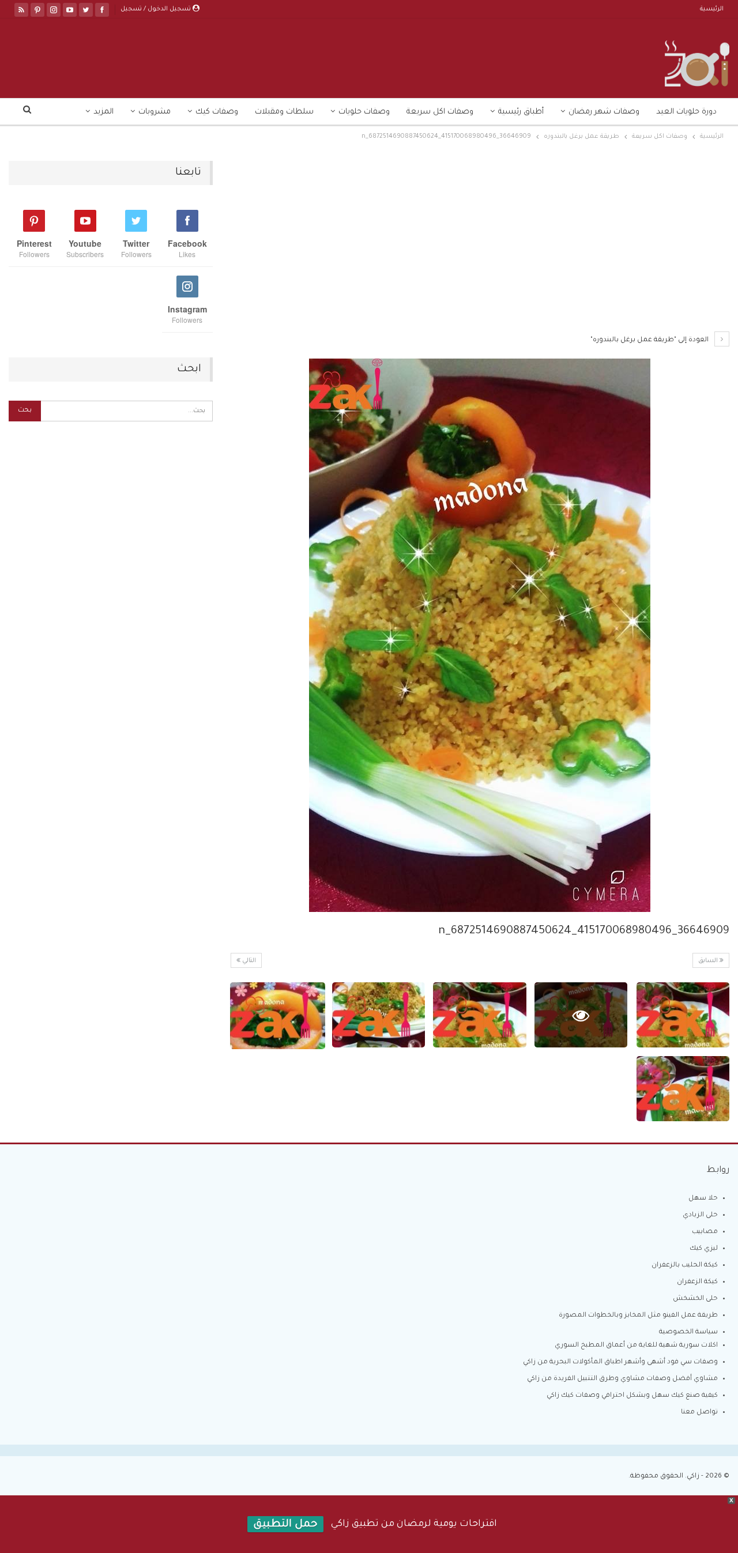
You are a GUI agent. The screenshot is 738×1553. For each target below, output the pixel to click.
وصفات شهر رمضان (603, 112)
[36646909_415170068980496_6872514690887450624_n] (683, 1014)
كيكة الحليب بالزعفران (685, 1265)
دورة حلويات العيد (686, 112)
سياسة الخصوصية (688, 1332)
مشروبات (154, 112)
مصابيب (705, 1232)
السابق (709, 961)
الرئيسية (712, 9)
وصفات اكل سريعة (439, 112)
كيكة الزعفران (697, 1282)
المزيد (103, 112)
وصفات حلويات (364, 112)
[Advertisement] (479, 246)
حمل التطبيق (285, 1525)
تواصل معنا (699, 1412)
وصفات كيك (216, 112)
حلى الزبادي (700, 1215)
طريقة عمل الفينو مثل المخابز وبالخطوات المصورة (638, 1316)
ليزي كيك (704, 1249)
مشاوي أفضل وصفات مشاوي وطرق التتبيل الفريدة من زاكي (622, 1379)
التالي (248, 961)
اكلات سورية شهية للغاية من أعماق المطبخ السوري (636, 1346)
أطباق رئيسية (521, 112)
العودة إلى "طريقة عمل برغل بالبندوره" (650, 340)
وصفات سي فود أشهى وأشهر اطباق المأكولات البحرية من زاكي (620, 1362)
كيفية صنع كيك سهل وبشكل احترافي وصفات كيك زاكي (632, 1396)
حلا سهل (703, 1199)
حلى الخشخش (695, 1299)
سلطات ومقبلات (284, 112)
